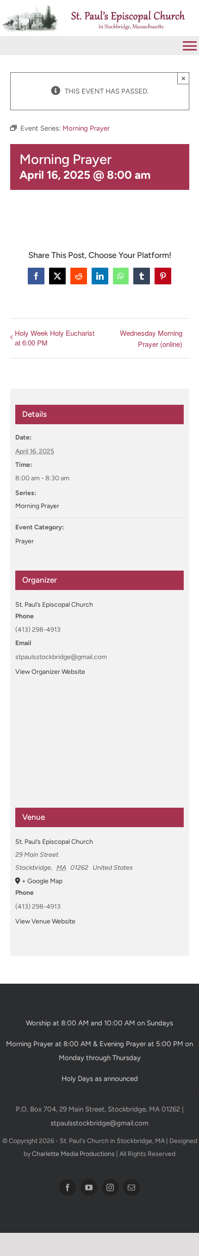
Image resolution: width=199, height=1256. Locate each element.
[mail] (131, 1187)
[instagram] (110, 1187)
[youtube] (89, 1187)
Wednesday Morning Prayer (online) (151, 338)
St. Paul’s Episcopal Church (54, 605)
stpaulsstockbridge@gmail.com (99, 1123)
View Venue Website (45, 921)
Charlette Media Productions (73, 1154)
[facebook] (67, 1187)
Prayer (24, 541)
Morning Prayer (37, 506)
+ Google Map (42, 881)
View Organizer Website (50, 672)
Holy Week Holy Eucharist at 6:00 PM (54, 337)
